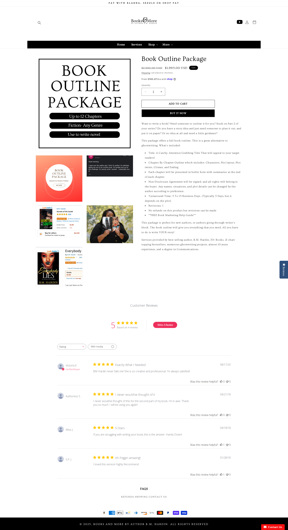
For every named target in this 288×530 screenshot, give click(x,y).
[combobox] (71, 347)
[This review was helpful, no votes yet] (221, 381)
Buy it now (178, 113)
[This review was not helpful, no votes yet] (227, 381)
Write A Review (165, 324)
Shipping (146, 73)
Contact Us (158, 497)
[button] (39, 22)
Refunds (127, 497)
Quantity (146, 85)
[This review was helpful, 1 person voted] (221, 445)
